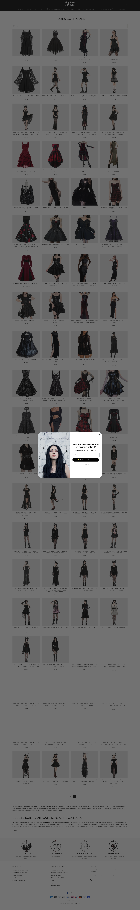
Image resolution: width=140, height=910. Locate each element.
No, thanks (86, 464)
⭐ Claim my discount (86, 460)
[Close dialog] (99, 434)
